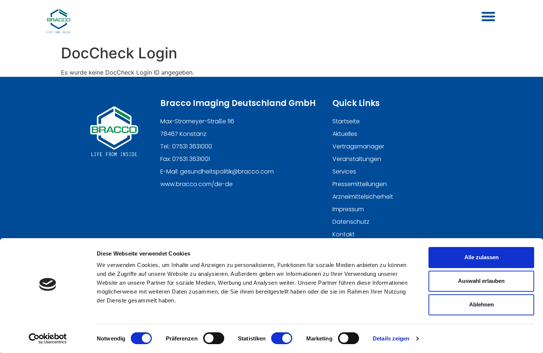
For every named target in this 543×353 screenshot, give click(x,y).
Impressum (348, 209)
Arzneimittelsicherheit (362, 196)
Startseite (346, 121)
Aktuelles (344, 134)
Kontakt (343, 234)
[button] (488, 16)
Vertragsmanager (358, 146)
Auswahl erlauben (481, 281)
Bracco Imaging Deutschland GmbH (238, 103)
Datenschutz (350, 221)
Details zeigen (391, 338)
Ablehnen (481, 304)
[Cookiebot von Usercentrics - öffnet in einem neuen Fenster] (48, 338)
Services (344, 171)
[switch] (213, 338)
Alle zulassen (481, 257)
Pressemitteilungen (359, 184)
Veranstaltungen (356, 159)
